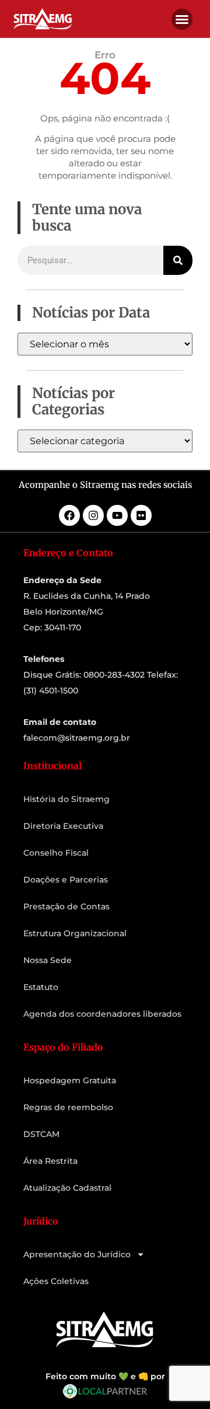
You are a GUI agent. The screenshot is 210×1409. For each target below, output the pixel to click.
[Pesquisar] (177, 260)
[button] (182, 19)
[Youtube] (117, 515)
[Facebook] (69, 515)
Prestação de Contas (66, 906)
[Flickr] (141, 515)
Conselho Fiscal (56, 853)
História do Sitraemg (66, 799)
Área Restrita (50, 1161)
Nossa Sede (47, 960)
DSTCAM (41, 1134)
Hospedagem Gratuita (69, 1080)
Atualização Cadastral (67, 1188)
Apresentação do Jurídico (77, 1254)
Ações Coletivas (56, 1281)
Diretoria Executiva (63, 826)
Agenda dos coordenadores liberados (102, 1014)
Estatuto (40, 987)
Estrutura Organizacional (75, 933)
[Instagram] (93, 515)
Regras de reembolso (68, 1107)
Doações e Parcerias (65, 879)
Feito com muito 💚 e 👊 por (105, 1376)
